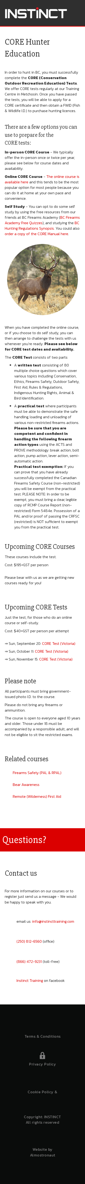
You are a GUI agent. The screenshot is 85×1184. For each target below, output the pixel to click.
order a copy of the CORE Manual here (36, 234)
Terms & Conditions (43, 1036)
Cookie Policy (41, 1092)
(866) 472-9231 (29, 961)
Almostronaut (42, 1155)
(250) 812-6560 (29, 941)
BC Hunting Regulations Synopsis (42, 225)
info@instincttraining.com (53, 921)
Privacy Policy (42, 1064)
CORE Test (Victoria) (58, 643)
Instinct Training (30, 980)
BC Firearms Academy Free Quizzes (42, 220)
